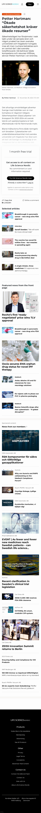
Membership (20, 735)
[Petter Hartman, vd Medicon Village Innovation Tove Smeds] (20, 73)
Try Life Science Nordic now (20, 178)
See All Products (20, 742)
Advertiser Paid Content (20, 764)
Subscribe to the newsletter (20, 731)
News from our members (13, 427)
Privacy (20, 752)
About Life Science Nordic (21, 785)
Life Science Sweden (12, 14)
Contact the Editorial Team (20, 774)
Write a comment (32, 200)
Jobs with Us (20, 781)
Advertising (21, 738)
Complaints (21, 760)
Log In (30, 183)
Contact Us (20, 777)
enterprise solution (26, 189)
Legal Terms (20, 756)
